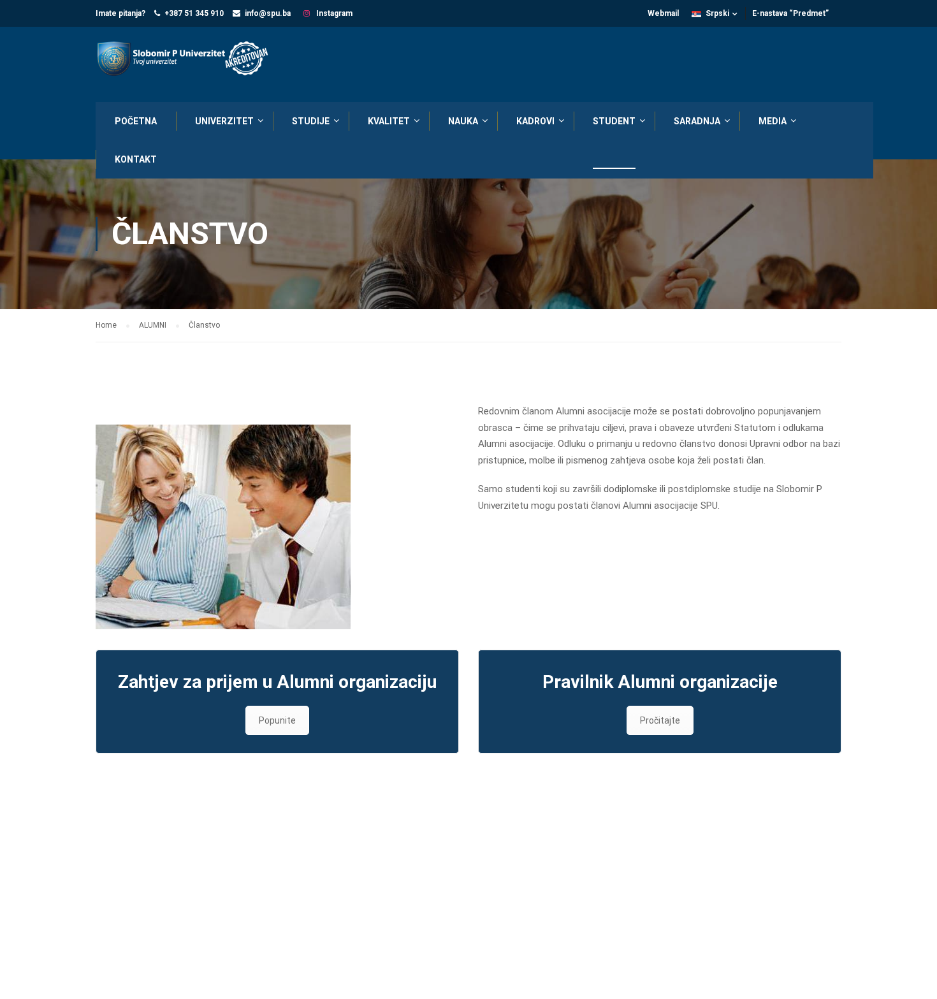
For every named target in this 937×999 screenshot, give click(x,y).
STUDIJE (311, 121)
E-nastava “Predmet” (790, 13)
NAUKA (463, 121)
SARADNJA (697, 121)
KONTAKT (136, 159)
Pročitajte (660, 720)
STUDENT (614, 121)
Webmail (663, 13)
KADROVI (535, 121)
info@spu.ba (268, 13)
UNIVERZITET (224, 121)
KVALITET (389, 121)
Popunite (277, 720)
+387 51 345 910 (194, 13)
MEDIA (773, 121)
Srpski (717, 13)
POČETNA (136, 121)
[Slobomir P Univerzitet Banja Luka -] (188, 60)
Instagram (333, 13)
